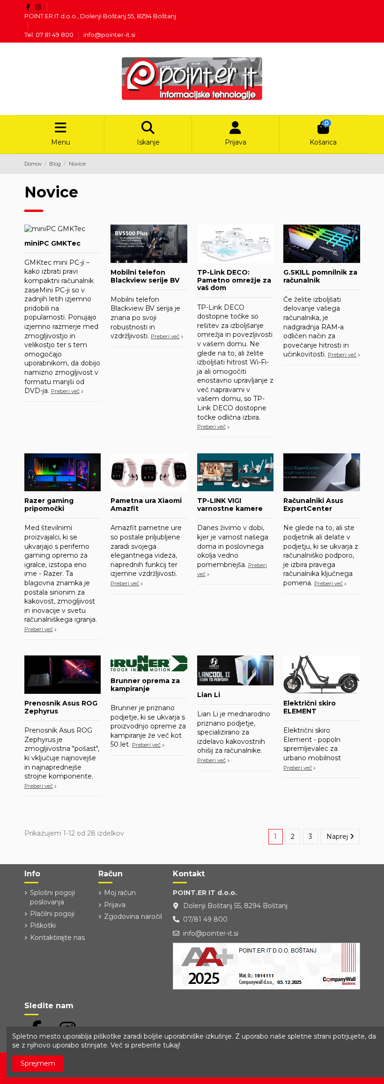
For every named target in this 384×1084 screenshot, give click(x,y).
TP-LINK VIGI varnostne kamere (230, 504)
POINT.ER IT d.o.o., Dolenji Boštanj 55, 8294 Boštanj (100, 16)
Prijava (115, 905)
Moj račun (120, 892)
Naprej (338, 836)
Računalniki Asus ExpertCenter (313, 504)
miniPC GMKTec (52, 243)
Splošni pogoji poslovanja (52, 897)
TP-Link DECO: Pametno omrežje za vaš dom (234, 280)
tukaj (171, 1045)
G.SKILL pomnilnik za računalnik (320, 276)
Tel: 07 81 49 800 (49, 34)
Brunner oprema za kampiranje (145, 685)
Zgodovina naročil (133, 916)
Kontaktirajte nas (57, 937)
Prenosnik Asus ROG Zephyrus (60, 707)
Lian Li (208, 695)
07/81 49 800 (205, 919)
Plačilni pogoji (52, 913)
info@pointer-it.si (109, 34)
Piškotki (43, 925)
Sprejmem (38, 1063)
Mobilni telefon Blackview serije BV (145, 276)
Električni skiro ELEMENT (309, 707)
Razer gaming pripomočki (49, 504)
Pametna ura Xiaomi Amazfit (146, 504)
